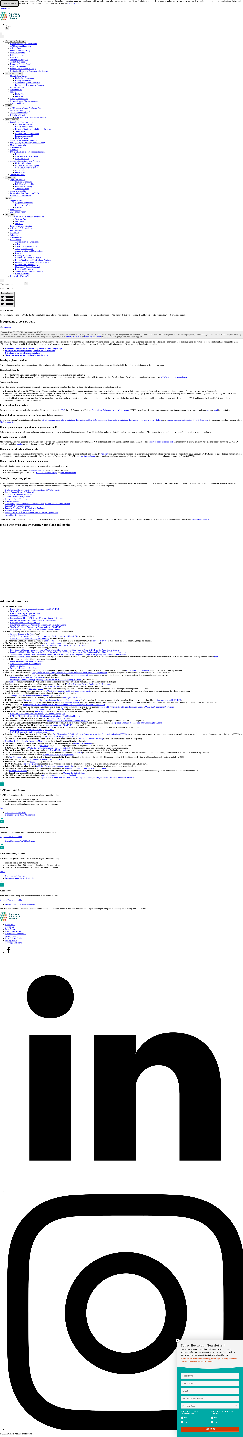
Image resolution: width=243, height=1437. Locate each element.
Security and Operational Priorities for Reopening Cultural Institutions (38, 625)
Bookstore (14, 57)
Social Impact (20, 131)
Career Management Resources (27, 83)
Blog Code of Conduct (14, 938)
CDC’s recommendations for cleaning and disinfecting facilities (67, 420)
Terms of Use (10, 936)
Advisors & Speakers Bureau (26, 246)
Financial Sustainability (24, 136)
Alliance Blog (15, 48)
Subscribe (14, 235)
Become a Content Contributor (22, 64)
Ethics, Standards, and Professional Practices (33, 260)
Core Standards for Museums (26, 156)
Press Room (10, 929)
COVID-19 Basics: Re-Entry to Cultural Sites (28, 732)
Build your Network (23, 80)
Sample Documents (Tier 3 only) (23, 69)
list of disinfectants (52, 686)
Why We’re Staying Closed (21, 611)
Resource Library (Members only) (23, 44)
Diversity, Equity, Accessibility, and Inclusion (33, 129)
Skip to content (6, 8)
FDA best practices (7, 422)
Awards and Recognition (20, 103)
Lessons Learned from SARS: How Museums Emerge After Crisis (36, 618)
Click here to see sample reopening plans (22, 353)
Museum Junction (37, 470)
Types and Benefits (17, 179)
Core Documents (22, 159)
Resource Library (17, 87)
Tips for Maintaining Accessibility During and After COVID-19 (35, 627)
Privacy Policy (73, 3)
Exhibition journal (17, 55)
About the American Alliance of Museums (27, 217)
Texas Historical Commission (16, 515)
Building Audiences (23, 255)
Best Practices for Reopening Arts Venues (61, 736)
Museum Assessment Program (27, 165)
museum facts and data (86, 456)
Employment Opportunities (21, 226)
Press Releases (16, 230)
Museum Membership (24, 182)
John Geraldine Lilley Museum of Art (20, 510)
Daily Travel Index (23, 657)
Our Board (19, 221)
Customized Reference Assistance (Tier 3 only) (29, 71)
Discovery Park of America (16, 499)
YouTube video (15, 757)
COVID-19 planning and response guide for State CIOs (49, 748)
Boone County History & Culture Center (21, 492)
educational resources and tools (161, 442)
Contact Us (14, 233)
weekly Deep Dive (30, 764)
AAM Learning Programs (20, 46)
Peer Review (20, 172)
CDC (62, 410)
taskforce (44, 746)
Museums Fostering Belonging (27, 267)
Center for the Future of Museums (23, 140)
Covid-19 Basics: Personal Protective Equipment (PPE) (32, 730)
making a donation (73, 337)
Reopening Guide (36, 689)
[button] (2, 808)
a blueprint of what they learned (50, 709)
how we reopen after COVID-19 (59, 725)
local (216, 410)
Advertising (20, 207)
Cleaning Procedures (56, 718)
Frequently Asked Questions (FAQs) (24, 193)
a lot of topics (40, 711)
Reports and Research (24, 127)
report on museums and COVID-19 (167, 700)
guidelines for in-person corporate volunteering (55, 766)
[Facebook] (8, 952)
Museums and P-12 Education (27, 134)
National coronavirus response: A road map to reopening (64, 645)
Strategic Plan (20, 219)
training (20, 444)
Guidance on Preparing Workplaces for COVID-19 (41, 759)
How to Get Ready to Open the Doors (25, 613)
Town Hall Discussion (59, 750)
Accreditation (20, 170)
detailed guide (50, 641)
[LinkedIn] (124, 1191)
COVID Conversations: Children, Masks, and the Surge (68, 691)
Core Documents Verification (26, 168)
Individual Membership (24, 184)
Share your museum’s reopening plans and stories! (26, 355)
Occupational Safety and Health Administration (110, 410)
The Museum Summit (18, 113)
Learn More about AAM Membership (20, 841)
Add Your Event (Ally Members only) (30, 117)
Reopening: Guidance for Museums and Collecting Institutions (137, 723)
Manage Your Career (18, 76)
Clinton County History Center (17, 497)
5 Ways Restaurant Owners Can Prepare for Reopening (88, 684)
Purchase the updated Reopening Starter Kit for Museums (30, 351)
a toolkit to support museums (137, 670)
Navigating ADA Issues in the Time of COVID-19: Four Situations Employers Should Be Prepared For (64, 705)
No (185, 1422)
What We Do (15, 239)
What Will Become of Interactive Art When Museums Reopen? (35, 629)
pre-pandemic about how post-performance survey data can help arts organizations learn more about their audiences (88, 777)
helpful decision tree (99, 641)
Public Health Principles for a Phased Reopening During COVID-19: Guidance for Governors (136, 707)
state (208, 410)
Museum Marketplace (18, 145)
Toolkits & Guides (17, 62)
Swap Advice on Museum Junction (24, 101)
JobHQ (13, 92)
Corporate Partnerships (24, 203)
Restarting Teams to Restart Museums (25, 622)
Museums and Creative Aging (27, 265)
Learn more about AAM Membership (20, 815)
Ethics (17, 154)
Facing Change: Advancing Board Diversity (27, 143)
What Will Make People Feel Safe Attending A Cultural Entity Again (37, 714)
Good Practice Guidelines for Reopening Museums (25, 741)
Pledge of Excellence (23, 163)
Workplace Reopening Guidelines (23, 668)
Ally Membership (22, 189)
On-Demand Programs (19, 59)
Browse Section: (7, 293)
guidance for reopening (82, 743)
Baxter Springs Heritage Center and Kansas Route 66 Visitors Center (32, 490)
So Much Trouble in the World (22, 634)
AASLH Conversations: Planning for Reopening (29, 638)
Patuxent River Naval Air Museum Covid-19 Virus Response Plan (31, 513)
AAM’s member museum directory (174, 377)
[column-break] (16, 89)
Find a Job (19, 94)
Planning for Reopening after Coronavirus (27, 677)
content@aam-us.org (201, 519)
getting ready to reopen (72, 698)
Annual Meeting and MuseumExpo (29, 251)
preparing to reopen (68, 472)
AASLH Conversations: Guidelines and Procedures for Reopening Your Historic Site (44, 636)
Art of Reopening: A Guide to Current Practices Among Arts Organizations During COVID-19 (91, 734)
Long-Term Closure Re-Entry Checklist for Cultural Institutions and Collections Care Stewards (69, 673)
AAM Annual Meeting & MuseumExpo (26, 108)
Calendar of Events (17, 115)
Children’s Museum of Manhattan (18, 494)
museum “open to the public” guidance (58, 755)
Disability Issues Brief (18, 771)
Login (8, 26)
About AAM (10, 924)
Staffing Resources (17, 666)
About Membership (18, 191)
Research (104, 454)
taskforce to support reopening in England (59, 775)
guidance (12, 682)
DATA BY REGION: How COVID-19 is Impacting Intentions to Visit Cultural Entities (45, 716)
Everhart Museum (12, 501)
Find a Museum (21, 138)
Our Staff (19, 224)
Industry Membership (23, 186)
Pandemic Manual (72, 702)
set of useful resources (54, 643)
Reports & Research (18, 66)
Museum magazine (17, 53)
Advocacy (14, 149)
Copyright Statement (13, 943)
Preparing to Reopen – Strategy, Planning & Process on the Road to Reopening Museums (46, 679)
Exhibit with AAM (22, 205)
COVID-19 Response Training (90, 739)
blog (216, 657)
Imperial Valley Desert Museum (17, 506)
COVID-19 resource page (46, 472)
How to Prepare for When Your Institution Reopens (67, 720)
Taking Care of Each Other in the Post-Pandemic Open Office (35, 695)
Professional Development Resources (30, 85)
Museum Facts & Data (24, 124)
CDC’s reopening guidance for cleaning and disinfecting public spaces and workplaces (127, 420)
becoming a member (92, 337)
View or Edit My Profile (14, 931)
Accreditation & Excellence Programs (25, 161)
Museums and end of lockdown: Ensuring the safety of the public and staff (52, 700)
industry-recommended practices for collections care (187, 420)
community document (79, 675)
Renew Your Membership (20, 195)
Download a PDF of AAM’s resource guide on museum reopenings (33, 348)
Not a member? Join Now (15, 812)
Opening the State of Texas (74, 773)
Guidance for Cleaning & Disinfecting (25, 663)
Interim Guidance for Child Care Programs (27, 661)
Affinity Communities (19, 99)
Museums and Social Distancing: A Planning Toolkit (85, 768)
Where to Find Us (22, 274)
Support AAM (16, 200)
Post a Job (19, 96)
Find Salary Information (24, 78)
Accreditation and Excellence (27, 242)
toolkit (79, 752)
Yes (185, 1417)
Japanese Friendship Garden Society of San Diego (25, 508)
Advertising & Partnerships (21, 228)
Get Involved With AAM (20, 276)
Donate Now (15, 209)
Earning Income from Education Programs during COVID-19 (34, 609)
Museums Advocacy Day (20, 110)
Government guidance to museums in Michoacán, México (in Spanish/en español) (37, 504)
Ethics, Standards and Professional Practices (27, 152)
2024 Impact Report (18, 212)
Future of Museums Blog (20, 50)
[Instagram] (124, 1429)
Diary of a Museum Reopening (22, 616)
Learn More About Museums (21, 122)
